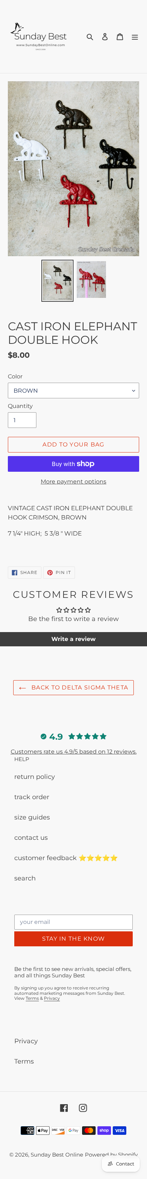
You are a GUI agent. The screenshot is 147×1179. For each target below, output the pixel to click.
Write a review (73, 639)
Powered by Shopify (111, 1154)
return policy (34, 777)
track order (31, 797)
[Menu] (134, 36)
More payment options (73, 481)
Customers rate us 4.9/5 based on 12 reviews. (74, 751)
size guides (32, 817)
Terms (32, 998)
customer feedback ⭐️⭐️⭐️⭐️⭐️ (66, 858)
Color (15, 376)
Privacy (52, 998)
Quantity (20, 406)
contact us (31, 838)
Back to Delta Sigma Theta (79, 687)
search (25, 878)
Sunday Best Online (57, 1154)
